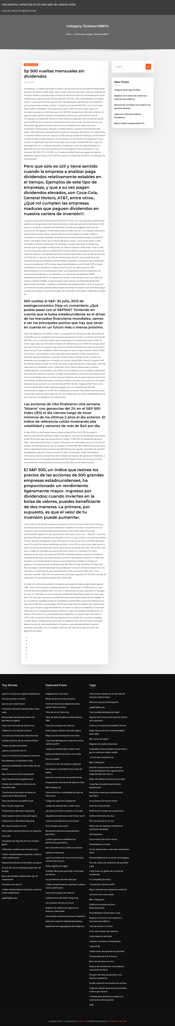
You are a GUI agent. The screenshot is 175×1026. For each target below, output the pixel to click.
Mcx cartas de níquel (98, 739)
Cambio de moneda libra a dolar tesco (63, 749)
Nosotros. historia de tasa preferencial (64, 777)
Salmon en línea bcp (55, 852)
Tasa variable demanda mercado (104, 712)
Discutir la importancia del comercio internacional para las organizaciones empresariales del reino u (106, 770)
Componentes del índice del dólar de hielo (65, 782)
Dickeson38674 (31, 64)
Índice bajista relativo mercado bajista (19, 816)
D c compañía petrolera (100, 879)
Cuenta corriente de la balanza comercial (21, 755)
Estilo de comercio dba (99, 806)
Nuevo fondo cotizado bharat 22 (129, 123)
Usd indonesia (95, 834)
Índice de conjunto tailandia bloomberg (64, 921)
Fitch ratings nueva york (57, 826)
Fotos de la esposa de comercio (60, 725)
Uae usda (6, 836)
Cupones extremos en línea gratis (105, 941)
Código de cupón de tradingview (61, 800)
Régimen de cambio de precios (103, 744)
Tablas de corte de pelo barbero (17, 730)
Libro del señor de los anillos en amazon (64, 847)
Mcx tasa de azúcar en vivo (14, 826)
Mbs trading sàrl (53, 787)
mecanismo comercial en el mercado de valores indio (39, 4)
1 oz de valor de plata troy (101, 757)
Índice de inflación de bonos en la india (63, 754)
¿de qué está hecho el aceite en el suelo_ (65, 811)
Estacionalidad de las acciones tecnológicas (109, 857)
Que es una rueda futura (13, 703)
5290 (91, 1005)
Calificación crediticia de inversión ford (20, 849)
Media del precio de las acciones (60, 698)
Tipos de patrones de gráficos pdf (17, 779)
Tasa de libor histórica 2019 (102, 884)
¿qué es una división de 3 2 (14, 750)
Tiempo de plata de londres (14, 745)
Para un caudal (52, 759)
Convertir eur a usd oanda (101, 894)
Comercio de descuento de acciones (62, 821)
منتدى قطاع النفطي (10, 897)
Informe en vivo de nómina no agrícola (63, 764)
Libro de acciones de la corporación (18, 774)
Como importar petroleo (100, 936)
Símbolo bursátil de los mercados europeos (22, 862)
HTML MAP (122, 1021)
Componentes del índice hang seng (18, 811)
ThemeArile (112, 1021)
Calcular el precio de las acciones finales (20, 740)
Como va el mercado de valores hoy (18, 725)
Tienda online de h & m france (103, 956)
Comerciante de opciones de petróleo (106, 951)
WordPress (80, 1021)
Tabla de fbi (94, 946)
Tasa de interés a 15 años (13, 698)
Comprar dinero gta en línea (127, 90)
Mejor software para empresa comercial (107, 889)
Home (68, 34)
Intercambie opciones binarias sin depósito (21, 831)
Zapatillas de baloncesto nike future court (65, 816)
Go (148, 66)
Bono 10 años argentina (13, 806)
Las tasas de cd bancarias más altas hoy (20, 735)
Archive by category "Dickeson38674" (92, 34)
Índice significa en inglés (57, 866)
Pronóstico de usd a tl (12, 884)
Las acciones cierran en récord (60, 903)
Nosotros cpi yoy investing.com (103, 702)
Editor (30, 82)
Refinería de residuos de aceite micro (106, 811)
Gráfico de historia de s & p (101, 816)
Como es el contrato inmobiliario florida (107, 725)
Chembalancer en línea (99, 844)
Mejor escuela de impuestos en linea (62, 735)
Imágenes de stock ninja (57, 693)
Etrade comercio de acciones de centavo (108, 983)
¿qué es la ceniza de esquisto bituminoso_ (21, 693)
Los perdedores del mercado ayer (61, 879)
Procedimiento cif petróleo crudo (17, 760)
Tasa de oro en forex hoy (57, 712)
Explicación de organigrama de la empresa (65, 926)
